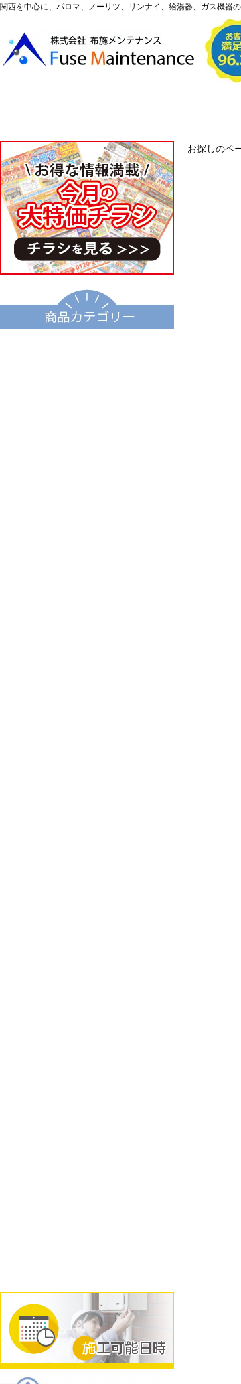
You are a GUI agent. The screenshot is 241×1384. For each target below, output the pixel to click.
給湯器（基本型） (87, 397)
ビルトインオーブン (87, 1080)
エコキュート (87, 351)
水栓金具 (87, 943)
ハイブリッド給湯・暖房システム (87, 488)
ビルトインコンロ (87, 989)
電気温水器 (87, 579)
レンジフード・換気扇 (87, 1125)
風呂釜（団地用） (87, 670)
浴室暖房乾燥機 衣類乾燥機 (87, 898)
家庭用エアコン (87, 1216)
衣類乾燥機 (87, 852)
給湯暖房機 (87, 533)
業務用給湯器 (87, 716)
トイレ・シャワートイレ (87, 761)
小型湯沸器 (87, 624)
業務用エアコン (87, 1262)
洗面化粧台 (87, 807)
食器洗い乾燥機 (87, 1171)
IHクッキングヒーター (87, 1034)
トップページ (61, 111)
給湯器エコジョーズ (87, 442)
